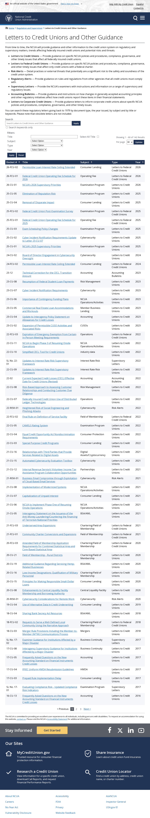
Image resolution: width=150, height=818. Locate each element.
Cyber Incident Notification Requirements (45, 290)
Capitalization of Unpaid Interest (40, 495)
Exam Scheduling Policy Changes (40, 228)
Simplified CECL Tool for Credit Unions (43, 352)
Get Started (52, 730)
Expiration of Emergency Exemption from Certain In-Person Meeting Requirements (49, 336)
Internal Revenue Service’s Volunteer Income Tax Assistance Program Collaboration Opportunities (49, 471)
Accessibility (62, 796)
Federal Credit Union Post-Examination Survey (47, 211)
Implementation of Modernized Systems (44, 487)
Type (10, 145)
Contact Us (139, 8)
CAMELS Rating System (35, 425)
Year (9, 150)
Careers (9, 801)
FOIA (58, 801)
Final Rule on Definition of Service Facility (44, 416)
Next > (87, 709)
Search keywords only (21, 127)
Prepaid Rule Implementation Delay (41, 678)
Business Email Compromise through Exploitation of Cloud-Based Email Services (49, 480)
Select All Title (87, 136)
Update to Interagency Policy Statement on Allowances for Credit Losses (46, 318)
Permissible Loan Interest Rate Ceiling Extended (48, 167)
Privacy (59, 807)
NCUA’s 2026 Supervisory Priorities (41, 184)
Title (9, 136)
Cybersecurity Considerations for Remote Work (48, 599)
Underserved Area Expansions (39, 525)
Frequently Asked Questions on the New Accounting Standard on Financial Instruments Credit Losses (47, 660)
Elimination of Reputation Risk (39, 193)
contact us (21, 719)
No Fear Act (11, 807)
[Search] (135, 18)
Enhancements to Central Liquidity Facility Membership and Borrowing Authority (45, 592)
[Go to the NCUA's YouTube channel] (141, 730)
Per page (120, 142)
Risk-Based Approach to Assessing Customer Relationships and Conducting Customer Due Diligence (47, 390)
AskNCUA (111, 796)
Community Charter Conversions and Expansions (49, 534)
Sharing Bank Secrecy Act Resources (42, 613)
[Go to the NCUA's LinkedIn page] (130, 730)
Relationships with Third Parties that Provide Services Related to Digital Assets (47, 453)
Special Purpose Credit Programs (40, 443)
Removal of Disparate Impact (38, 202)
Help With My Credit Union (120, 4)
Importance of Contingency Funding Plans (45, 299)
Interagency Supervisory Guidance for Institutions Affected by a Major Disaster (49, 650)
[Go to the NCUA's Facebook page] (109, 730)
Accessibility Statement (57, 719)
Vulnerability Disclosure (18, 812)
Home (11, 28)
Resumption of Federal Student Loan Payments (48, 281)
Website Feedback (65, 812)
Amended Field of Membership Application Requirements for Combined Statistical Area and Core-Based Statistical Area (48, 546)
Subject (11, 141)
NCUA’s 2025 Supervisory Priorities (41, 246)
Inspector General (116, 801)
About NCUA (12, 796)
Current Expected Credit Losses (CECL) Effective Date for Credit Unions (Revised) (48, 380)
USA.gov (110, 807)
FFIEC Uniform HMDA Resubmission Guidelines (48, 669)
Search (9, 119)
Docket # (11, 162)
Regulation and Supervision (29, 28)
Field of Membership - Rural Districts (42, 555)
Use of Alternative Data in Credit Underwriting (47, 604)
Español (140, 4)
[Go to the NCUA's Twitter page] (120, 730)
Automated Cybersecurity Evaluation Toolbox (47, 460)
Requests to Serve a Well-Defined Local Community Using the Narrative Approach (45, 624)
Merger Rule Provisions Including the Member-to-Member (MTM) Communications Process (49, 632)
